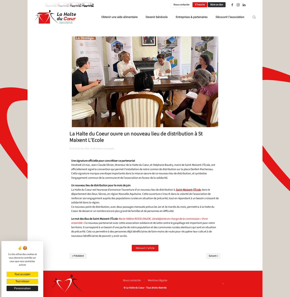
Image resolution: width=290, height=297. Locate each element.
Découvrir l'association (230, 17)
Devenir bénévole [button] (157, 17)
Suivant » (213, 256)
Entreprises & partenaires (192, 17)
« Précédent (78, 256)
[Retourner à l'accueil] (55, 17)
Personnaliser (22, 288)
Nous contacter (181, 4)
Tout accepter (22, 274)
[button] (254, 17)
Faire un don (216, 4)
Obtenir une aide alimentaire (119, 17)
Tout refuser (22, 281)
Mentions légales (157, 280)
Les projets (108, 148)
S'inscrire (200, 4)
